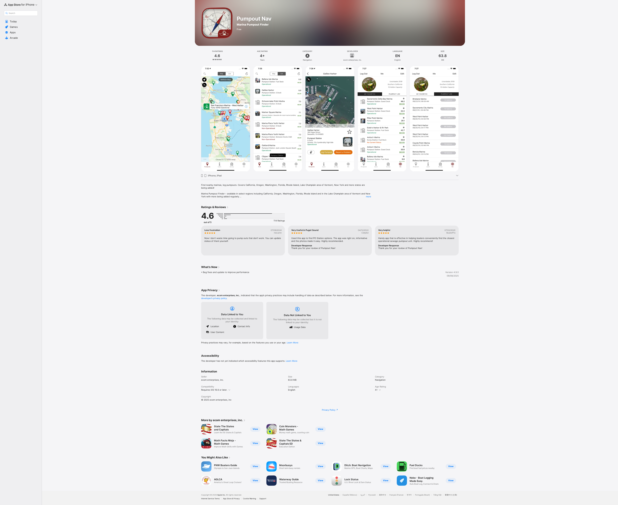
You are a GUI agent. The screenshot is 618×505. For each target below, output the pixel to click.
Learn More (292, 342)
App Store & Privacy (231, 499)
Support (262, 499)
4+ (376, 390)
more (368, 196)
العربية (362, 495)
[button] (20, 21)
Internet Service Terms (210, 499)
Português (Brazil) (422, 495)
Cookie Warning (249, 499)
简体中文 (382, 495)
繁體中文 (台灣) (451, 495)
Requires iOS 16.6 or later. (214, 390)
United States (333, 495)
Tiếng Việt (437, 495)
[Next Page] (462, 119)
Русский (372, 495)
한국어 (409, 495)
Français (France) (396, 495)
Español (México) (350, 495)
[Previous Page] (198, 119)
